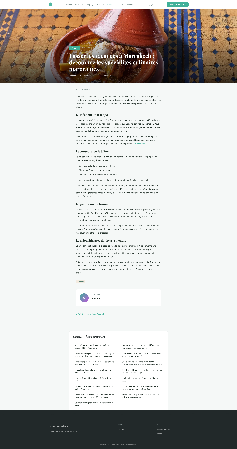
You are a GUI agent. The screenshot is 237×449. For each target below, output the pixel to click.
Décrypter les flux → (177, 4)
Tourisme (130, 4)
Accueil (69, 4)
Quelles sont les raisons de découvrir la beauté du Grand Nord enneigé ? (142, 371)
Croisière (100, 4)
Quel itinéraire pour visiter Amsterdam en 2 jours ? (94, 404)
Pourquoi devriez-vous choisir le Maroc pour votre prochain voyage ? (141, 354)
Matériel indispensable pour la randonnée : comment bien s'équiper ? (93, 346)
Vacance (140, 4)
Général (110, 4)
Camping (89, 4)
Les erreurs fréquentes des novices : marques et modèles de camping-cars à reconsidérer (94, 354)
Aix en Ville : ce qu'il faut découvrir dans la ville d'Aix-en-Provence (140, 395)
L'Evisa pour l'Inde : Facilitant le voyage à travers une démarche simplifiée (140, 387)
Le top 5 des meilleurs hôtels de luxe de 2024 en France (94, 379)
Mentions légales (163, 429)
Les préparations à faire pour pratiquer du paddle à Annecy (93, 371)
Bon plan (79, 4)
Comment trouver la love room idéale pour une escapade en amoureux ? (140, 346)
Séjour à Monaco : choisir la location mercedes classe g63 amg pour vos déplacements (95, 395)
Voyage (150, 4)
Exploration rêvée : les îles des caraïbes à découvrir (140, 379)
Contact (159, 434)
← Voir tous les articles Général (90, 314)
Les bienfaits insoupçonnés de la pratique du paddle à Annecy (94, 387)
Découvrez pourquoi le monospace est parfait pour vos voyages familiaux (94, 363)
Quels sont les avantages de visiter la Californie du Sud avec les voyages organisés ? (142, 363)
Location (119, 4)
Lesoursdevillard (58, 426)
